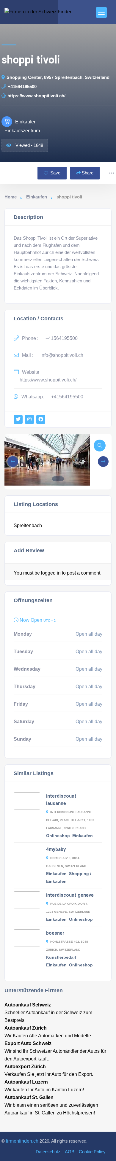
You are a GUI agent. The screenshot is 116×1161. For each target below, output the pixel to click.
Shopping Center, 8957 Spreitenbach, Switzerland (58, 77)
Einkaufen (36, 197)
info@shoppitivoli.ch (61, 355)
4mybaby (56, 849)
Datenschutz (48, 1151)
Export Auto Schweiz (27, 1043)
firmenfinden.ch (22, 1140)
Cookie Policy (92, 1151)
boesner (55, 933)
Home (10, 197)
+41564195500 (22, 86)
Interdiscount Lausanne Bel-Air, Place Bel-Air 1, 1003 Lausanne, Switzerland (70, 820)
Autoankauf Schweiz (27, 1004)
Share (87, 173)
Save (54, 173)
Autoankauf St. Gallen (29, 1097)
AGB (69, 1151)
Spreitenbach (28, 525)
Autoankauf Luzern (26, 1081)
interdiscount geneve (70, 895)
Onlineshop (58, 836)
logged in (51, 572)
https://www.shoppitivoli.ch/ (36, 95)
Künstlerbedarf (61, 957)
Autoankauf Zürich (25, 1027)
